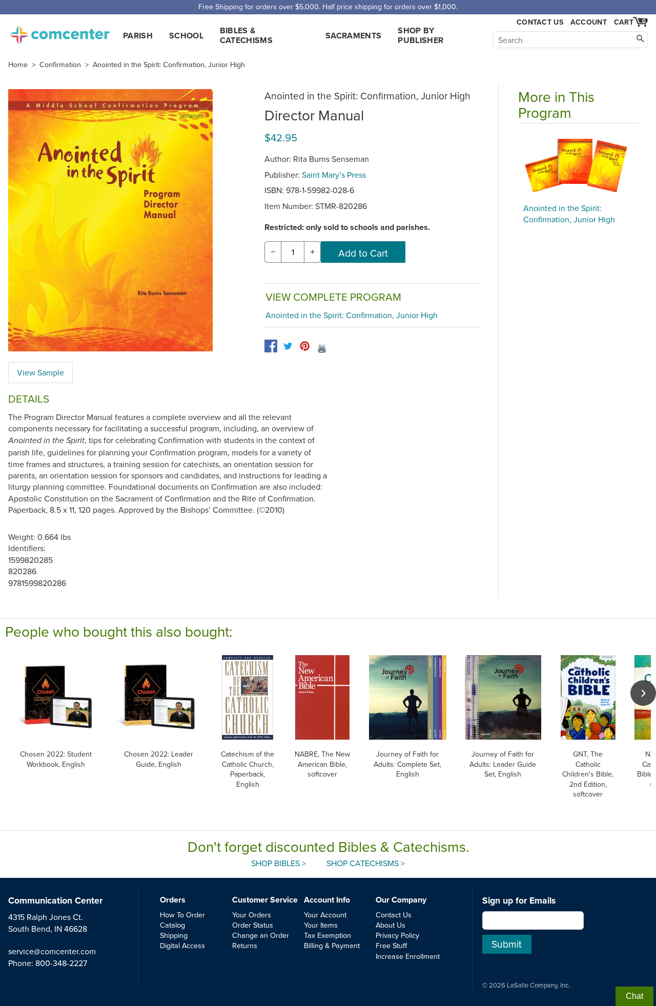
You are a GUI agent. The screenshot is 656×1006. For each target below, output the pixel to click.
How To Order (182, 914)
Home (18, 64)
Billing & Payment (332, 945)
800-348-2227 (61, 963)
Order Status (252, 924)
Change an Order (260, 935)
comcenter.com (59, 32)
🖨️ (322, 347)
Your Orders (251, 914)
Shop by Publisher (420, 35)
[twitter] (287, 346)
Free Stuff (391, 945)
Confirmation (60, 64)
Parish (138, 35)
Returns (244, 945)
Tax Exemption (327, 935)
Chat (634, 996)
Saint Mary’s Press (334, 174)
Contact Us (540, 22)
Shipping (174, 935)
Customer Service (265, 900)
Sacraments (353, 35)
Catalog (172, 924)
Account (588, 22)
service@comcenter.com (52, 951)
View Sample (40, 372)
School (186, 35)
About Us (390, 924)
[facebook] (270, 346)
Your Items (321, 924)
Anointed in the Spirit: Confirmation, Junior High (169, 64)
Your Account (325, 914)
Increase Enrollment (408, 956)
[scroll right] (643, 693)
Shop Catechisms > (365, 863)
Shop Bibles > (278, 863)
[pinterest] (304, 346)
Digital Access (182, 945)
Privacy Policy (397, 935)
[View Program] (579, 166)
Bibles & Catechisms (246, 35)
